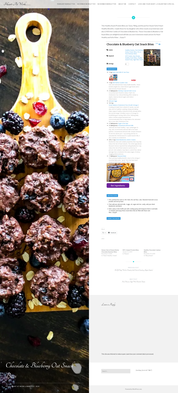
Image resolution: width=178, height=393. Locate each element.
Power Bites (133, 52)
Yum (156, 43)
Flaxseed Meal (121, 156)
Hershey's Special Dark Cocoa (127, 91)
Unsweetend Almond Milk (125, 125)
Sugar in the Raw (123, 123)
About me (122, 4)
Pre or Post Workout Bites (133, 53)
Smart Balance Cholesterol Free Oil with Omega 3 (124, 105)
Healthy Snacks (129, 50)
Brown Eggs (113, 101)
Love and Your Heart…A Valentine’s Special (156, 4)
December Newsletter (86, 4)
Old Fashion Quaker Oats (120, 83)
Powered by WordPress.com (133, 389)
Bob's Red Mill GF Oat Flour (121, 72)
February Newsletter (66, 4)
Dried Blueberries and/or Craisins (126, 140)
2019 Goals (128, 56)
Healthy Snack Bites (131, 58)
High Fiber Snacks (138, 60)
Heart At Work (18, 386)
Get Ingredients (118, 185)
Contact (132, 4)
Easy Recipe (136, 56)
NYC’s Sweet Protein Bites (131, 250)
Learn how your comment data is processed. (140, 354)
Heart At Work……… (17, 4)
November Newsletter (107, 4)
